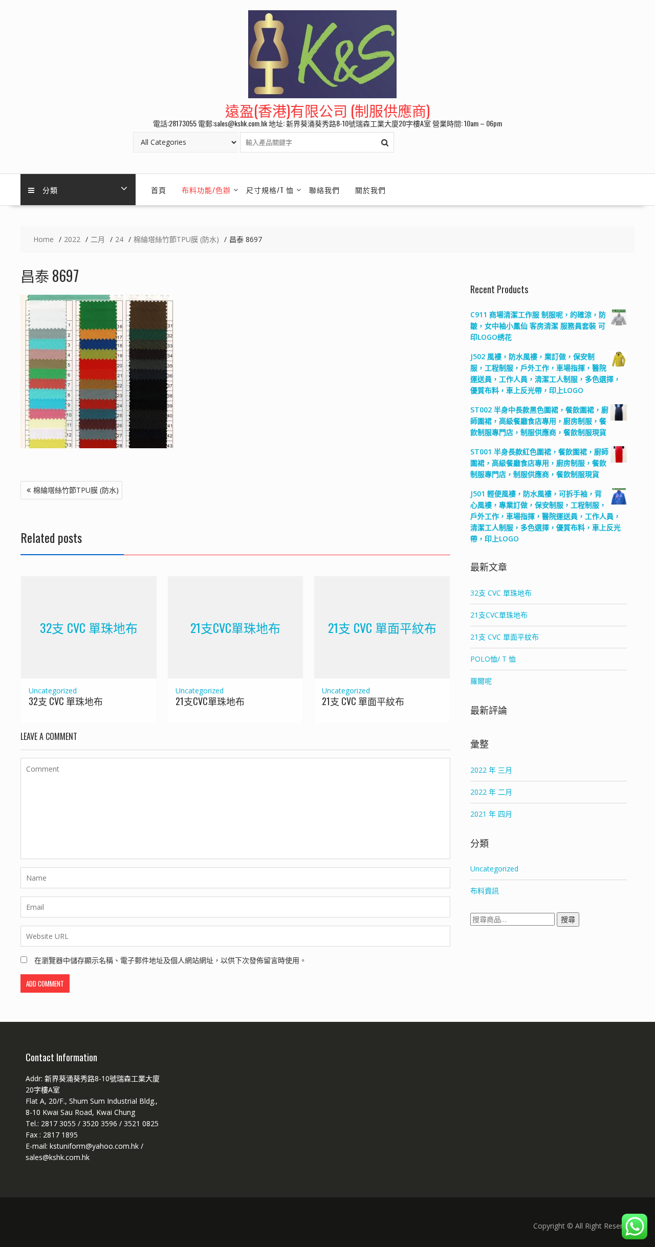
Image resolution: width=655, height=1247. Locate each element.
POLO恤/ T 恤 (493, 659)
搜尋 (568, 919)
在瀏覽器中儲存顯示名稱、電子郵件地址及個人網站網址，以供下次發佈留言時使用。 (170, 960)
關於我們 (370, 189)
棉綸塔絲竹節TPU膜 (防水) (76, 490)
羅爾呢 (481, 681)
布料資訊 (484, 890)
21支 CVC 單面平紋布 (382, 627)
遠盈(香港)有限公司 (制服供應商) (327, 110)
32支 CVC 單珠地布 (89, 627)
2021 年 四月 (491, 814)
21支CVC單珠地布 (235, 627)
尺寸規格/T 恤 (270, 189)
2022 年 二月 (491, 792)
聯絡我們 (324, 189)
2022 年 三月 (491, 770)
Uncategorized (53, 690)
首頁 (158, 189)
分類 (50, 189)
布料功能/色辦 (206, 189)
